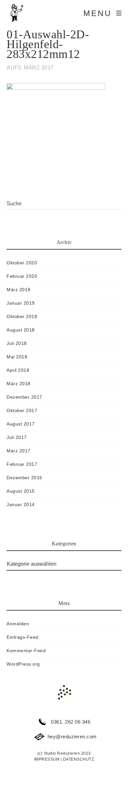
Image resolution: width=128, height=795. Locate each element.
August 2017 (21, 423)
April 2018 (18, 370)
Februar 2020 (22, 276)
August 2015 (21, 491)
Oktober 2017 (22, 410)
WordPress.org (23, 664)
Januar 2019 (21, 303)
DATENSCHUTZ (78, 759)
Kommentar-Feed (26, 650)
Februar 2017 (22, 464)
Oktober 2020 (22, 262)
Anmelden (18, 623)
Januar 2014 (21, 504)
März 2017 (19, 450)
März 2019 (19, 289)
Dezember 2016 (24, 477)
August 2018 (21, 329)
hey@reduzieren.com (71, 736)
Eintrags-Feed (22, 637)
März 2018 (19, 383)
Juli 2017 (17, 437)
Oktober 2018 (22, 316)
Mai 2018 (17, 356)
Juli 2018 (17, 343)
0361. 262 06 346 (70, 722)
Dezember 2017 (24, 397)
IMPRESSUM (47, 759)
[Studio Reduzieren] (26, 13)
